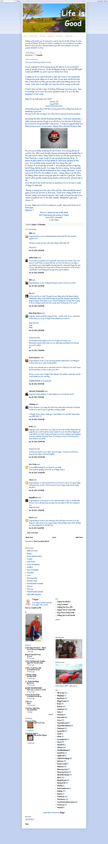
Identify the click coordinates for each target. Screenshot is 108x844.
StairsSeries (61, 799)
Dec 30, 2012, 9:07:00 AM (36, 384)
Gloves (59, 736)
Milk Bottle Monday (63, 775)
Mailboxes (60, 766)
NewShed (60, 786)
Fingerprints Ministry (63, 602)
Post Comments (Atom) (41, 541)
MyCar (59, 777)
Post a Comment (32, 533)
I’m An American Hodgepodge (36, 649)
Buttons (59, 706)
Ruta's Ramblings (33, 681)
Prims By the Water (33, 695)
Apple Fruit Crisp (39, 723)
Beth (30, 280)
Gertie (59, 734)
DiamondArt (61, 717)
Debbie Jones (33, 258)
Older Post (79, 537)
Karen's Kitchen (31, 721)
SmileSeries (60, 796)
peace (28, 703)
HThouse (60, 747)
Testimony (50, 36)
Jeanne (31, 480)
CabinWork (60, 709)
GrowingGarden (62, 739)
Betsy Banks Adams (35, 313)
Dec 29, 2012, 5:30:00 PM (36, 330)
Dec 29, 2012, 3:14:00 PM (36, 273)
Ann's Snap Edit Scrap (34, 654)
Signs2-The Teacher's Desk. (35, 663)
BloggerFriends (62, 701)
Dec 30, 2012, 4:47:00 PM (36, 490)
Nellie (30, 233)
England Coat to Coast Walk (66, 610)
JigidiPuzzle (61, 756)
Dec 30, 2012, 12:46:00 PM (37, 473)
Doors (59, 720)
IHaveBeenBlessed (62, 750)
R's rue (29, 701)
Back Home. (30, 683)
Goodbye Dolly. (31, 676)
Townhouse (60, 805)
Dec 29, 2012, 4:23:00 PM (36, 306)
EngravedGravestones (64, 726)
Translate (39, 55)
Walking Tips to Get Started (66, 615)
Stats (27, 824)
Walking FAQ (68, 36)
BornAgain (42, 36)
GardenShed (61, 731)
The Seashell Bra (32, 710)
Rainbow (60, 794)
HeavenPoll (60, 745)
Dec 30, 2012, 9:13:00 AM (36, 397)
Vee (30, 293)
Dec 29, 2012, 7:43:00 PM (36, 350)
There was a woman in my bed (36, 690)
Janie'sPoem (61, 753)
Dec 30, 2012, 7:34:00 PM (36, 510)
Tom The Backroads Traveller (36, 661)
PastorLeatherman (63, 788)
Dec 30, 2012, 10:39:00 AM (37, 442)
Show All (51, 714)
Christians (60, 715)
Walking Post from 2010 (64, 607)
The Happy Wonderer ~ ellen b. (36, 648)
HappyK (36, 599)
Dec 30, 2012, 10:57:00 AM (37, 457)
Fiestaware (60, 728)
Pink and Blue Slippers (40, 735)
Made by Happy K (32, 733)
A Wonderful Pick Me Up (34, 696)
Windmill (60, 807)
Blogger (62, 812)
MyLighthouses (62, 780)
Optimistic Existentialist (36, 391)
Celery (59, 712)
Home (25, 36)
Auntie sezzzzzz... (34, 357)
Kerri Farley (33, 464)
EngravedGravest (62, 723)
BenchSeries (61, 698)
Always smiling (31, 675)
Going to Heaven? (62, 604)
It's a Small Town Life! (34, 668)
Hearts (59, 742)
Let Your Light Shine (33, 708)
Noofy (31, 426)
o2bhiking (32, 404)
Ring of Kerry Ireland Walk (65, 613)
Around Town (59, 36)
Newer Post (29, 537)
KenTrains (60, 761)
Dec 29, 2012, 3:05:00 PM (36, 250)
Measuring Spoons (63, 772)
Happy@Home (33, 497)
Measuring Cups (62, 769)
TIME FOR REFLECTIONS (34, 688)
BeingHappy (60, 696)
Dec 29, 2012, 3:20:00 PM (36, 286)
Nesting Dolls (61, 783)
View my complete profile (33, 608)
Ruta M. (31, 517)
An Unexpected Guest (33, 670)
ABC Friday (60, 693)
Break (59, 704)
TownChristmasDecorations (66, 802)
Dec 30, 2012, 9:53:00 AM (36, 419)
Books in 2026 (33, 36)
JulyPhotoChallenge (63, 758)
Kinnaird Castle (62, 764)
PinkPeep (59, 791)
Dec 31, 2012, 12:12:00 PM (36, 528)
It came (29, 656)
